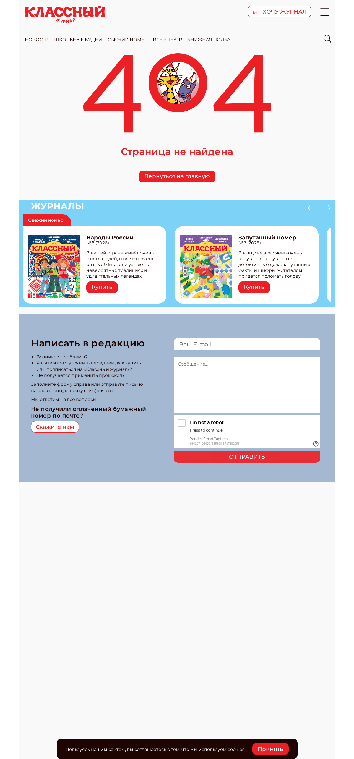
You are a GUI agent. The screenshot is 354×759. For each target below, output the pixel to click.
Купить (102, 287)
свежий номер (127, 39)
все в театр (167, 39)
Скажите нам (55, 427)
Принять (270, 749)
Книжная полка (209, 39)
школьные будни (78, 39)
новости (37, 39)
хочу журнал (284, 11)
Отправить (247, 456)
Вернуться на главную (177, 176)
